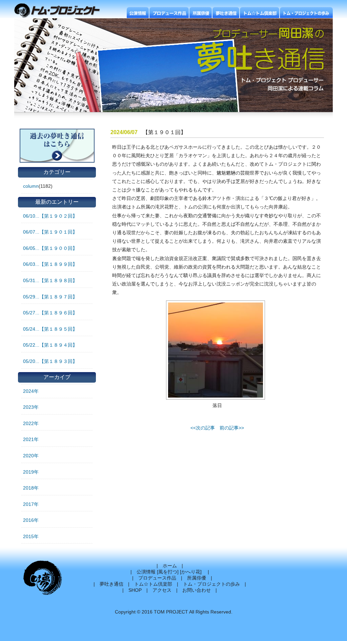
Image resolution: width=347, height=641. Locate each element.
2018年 (31, 488)
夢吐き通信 (111, 584)
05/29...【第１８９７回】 (50, 296)
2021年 (31, 439)
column (31, 186)
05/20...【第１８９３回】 (50, 361)
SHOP (135, 590)
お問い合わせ (196, 590)
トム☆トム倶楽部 (153, 584)
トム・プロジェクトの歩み (211, 584)
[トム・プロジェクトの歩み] (306, 12)
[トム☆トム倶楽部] (259, 12)
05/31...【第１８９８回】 (50, 280)
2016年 (31, 520)
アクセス (161, 590)
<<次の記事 (202, 428)
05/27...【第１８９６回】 (50, 312)
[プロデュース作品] (169, 12)
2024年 (31, 391)
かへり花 (190, 571)
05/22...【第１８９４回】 (50, 345)
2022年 (31, 423)
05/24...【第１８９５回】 (50, 329)
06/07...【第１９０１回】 (50, 232)
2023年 (31, 407)
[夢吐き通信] (225, 12)
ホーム (170, 565)
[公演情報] (138, 12)
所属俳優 (196, 578)
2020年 (31, 455)
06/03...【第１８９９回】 (50, 264)
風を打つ (167, 571)
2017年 (31, 504)
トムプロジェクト (59, 11)
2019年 (31, 472)
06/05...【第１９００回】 (50, 248)
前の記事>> (232, 428)
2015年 (31, 536)
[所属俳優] (200, 12)
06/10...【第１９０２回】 (50, 216)
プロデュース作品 (157, 578)
